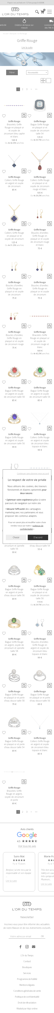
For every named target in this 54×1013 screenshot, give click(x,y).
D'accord (38, 537)
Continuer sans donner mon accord (33, 473)
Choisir (16, 537)
